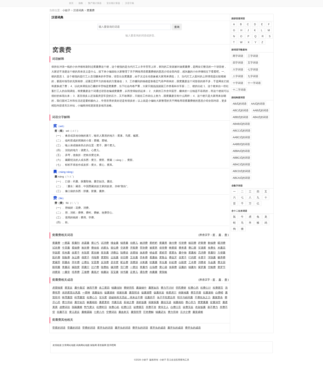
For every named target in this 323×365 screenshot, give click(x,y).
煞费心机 (114, 307)
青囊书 (144, 267)
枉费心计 (205, 287)
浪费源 (134, 262)
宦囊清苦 (215, 302)
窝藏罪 (56, 262)
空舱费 (212, 267)
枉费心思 (193, 287)
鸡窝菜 (56, 271)
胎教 (81, 3)
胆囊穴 (85, 267)
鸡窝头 (105, 247)
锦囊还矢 (161, 311)
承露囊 (85, 242)
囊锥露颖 (86, 311)
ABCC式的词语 (241, 130)
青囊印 (212, 252)
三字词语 (253, 55)
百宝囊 (115, 271)
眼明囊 (56, 267)
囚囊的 (183, 267)
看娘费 (76, 247)
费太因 (221, 262)
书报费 (95, 257)
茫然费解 (148, 311)
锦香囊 (124, 242)
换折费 (85, 247)
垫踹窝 (56, 252)
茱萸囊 (105, 252)
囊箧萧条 (217, 297)
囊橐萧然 (104, 302)
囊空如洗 (79, 302)
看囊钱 (153, 257)
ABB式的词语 (240, 117)
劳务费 (144, 257)
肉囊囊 (153, 271)
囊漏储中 (141, 287)
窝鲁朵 (163, 257)
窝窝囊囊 (203, 302)
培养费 (76, 271)
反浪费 (105, 262)
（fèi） (59, 198)
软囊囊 (153, 262)
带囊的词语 (73, 327)
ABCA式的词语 (241, 177)
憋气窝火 (89, 307)
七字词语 (253, 69)
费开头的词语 (140, 327)
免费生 (212, 247)
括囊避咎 (208, 292)
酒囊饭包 (97, 292)
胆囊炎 (66, 262)
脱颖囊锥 (77, 307)
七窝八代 (99, 311)
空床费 (124, 247)
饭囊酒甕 (146, 292)
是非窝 (115, 262)
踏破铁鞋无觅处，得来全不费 (126, 297)
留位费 (115, 247)
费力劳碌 (67, 302)
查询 (176, 26)
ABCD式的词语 (241, 171)
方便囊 (221, 252)
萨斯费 (202, 242)
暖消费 (221, 242)
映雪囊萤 (67, 297)
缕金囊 (115, 242)
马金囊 (212, 262)
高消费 (202, 252)
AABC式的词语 (241, 137)
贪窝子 (183, 257)
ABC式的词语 (240, 110)
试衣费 (56, 247)
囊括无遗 (166, 302)
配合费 (124, 262)
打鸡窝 (192, 257)
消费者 (202, 262)
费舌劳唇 (196, 292)
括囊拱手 (150, 297)
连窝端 (134, 252)
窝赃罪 (163, 252)
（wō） (59, 126)
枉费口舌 (126, 307)
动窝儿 (134, 242)
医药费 (56, 257)
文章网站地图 (69, 345)
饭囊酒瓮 (109, 292)
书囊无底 (116, 302)
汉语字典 (129, 3)
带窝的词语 (58, 327)
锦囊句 (192, 267)
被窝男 (153, 247)
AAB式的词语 (260, 110)
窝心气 (95, 242)
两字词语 (238, 55)
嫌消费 (115, 267)
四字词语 (238, 62)
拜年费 (76, 262)
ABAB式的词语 (241, 123)
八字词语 (238, 76)
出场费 (153, 267)
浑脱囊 (212, 257)
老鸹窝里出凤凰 (71, 292)
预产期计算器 (94, 3)
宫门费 (124, 267)
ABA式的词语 (260, 117)
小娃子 (66, 10)
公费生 (85, 262)
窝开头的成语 (158, 327)
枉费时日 (101, 307)
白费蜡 (219, 292)
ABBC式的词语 (241, 157)
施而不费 (92, 287)
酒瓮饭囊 (141, 302)
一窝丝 (134, 267)
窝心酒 (163, 267)
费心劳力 (190, 302)
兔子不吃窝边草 (166, 297)
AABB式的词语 (241, 144)
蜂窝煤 (173, 247)
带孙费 (144, 247)
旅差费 (144, 252)
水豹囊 (144, 262)
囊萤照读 (134, 292)
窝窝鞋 (105, 257)
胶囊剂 (76, 242)
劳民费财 (181, 287)
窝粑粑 (153, 242)
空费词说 (111, 311)
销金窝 (153, 252)
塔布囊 (66, 252)
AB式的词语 (240, 103)
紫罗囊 (202, 267)
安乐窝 (103, 297)
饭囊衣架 (159, 292)
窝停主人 (163, 307)
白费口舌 (175, 307)
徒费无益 (188, 307)
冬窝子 (202, 257)
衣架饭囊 (200, 307)
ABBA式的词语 (241, 150)
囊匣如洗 (153, 287)
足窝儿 (134, 271)
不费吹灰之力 (202, 297)
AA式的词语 (258, 103)
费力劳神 (173, 311)
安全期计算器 (113, 3)
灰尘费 (76, 257)
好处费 (173, 262)
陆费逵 (124, 252)
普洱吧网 (111, 345)
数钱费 (212, 242)
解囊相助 (92, 302)
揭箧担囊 (122, 292)
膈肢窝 (76, 267)
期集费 (66, 257)
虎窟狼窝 (57, 287)
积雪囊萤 (79, 297)
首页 (71, 3)
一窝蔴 (66, 242)
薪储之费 (129, 302)
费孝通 (183, 247)
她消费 (144, 242)
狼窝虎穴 (171, 292)
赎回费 (192, 242)
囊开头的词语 (122, 327)
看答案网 (101, 345)
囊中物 (183, 252)
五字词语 (253, 62)
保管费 (163, 247)
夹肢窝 (85, 252)
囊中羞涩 (79, 287)
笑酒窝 (202, 247)
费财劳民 (129, 287)
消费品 (115, 252)
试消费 (105, 242)
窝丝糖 (95, 252)
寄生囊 (163, 262)
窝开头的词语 (105, 327)
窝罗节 (221, 267)
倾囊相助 (178, 302)
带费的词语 (88, 327)
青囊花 (66, 267)
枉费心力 (92, 297)
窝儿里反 (74, 311)
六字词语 (238, 69)
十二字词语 (239, 89)
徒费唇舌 (138, 307)
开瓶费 (134, 247)
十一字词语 (254, 82)
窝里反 (69, 287)
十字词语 (238, 82)
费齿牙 (173, 257)
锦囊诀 (105, 271)
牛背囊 (66, 247)
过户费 (95, 267)
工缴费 (85, 271)
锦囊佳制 (116, 287)
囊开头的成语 (175, 327)
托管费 (183, 242)
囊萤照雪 (136, 311)
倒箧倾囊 (183, 292)
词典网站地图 (83, 345)
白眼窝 (183, 262)
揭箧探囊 (153, 302)
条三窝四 (104, 287)
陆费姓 (105, 267)
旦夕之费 (185, 311)
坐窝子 (76, 252)
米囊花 (221, 247)
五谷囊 (134, 257)
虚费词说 (64, 307)
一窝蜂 (86, 292)
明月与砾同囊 (185, 297)
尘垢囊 (115, 257)
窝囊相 (192, 252)
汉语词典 (78, 10)
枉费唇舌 (218, 287)
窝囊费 (91, 10)
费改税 (95, 247)
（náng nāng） (64, 171)
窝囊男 (163, 242)
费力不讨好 (167, 287)
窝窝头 (173, 252)
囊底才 (95, 271)
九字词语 (253, 76)
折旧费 (124, 257)
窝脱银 (163, 271)
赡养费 (221, 257)
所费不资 (151, 307)
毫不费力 (212, 307)
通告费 (144, 271)
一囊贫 (66, 271)
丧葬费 (173, 267)
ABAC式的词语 (241, 164)
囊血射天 (124, 311)
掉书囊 (124, 271)
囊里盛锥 (198, 311)
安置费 (95, 262)
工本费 (192, 262)
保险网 (93, 345)
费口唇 (192, 247)
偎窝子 (85, 257)
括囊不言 (62, 311)
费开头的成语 (193, 327)
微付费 (173, 242)
